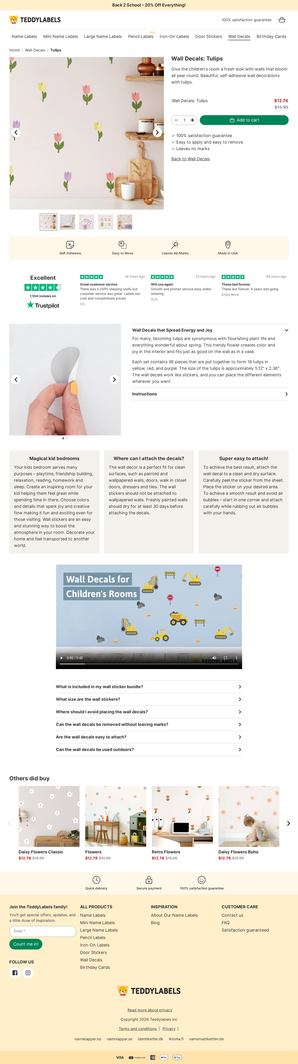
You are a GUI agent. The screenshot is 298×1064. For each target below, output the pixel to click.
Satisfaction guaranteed (245, 930)
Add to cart (248, 120)
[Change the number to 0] (176, 120)
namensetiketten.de (206, 1039)
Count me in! (25, 944)
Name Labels (92, 915)
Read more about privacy (150, 1010)
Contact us (232, 915)
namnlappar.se (119, 1039)
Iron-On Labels (94, 945)
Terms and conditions (138, 1028)
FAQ (226, 922)
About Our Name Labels (174, 915)
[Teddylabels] (35, 20)
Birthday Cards (95, 967)
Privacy (169, 1028)
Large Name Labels (99, 930)
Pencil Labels (92, 937)
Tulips (55, 50)
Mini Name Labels (97, 922)
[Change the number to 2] (192, 120)
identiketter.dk (150, 1039)
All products (96, 906)
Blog (155, 922)
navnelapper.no (87, 1039)
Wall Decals (35, 50)
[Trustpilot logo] (43, 305)
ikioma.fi (176, 1039)
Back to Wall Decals (190, 158)
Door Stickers (93, 952)
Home (14, 50)
